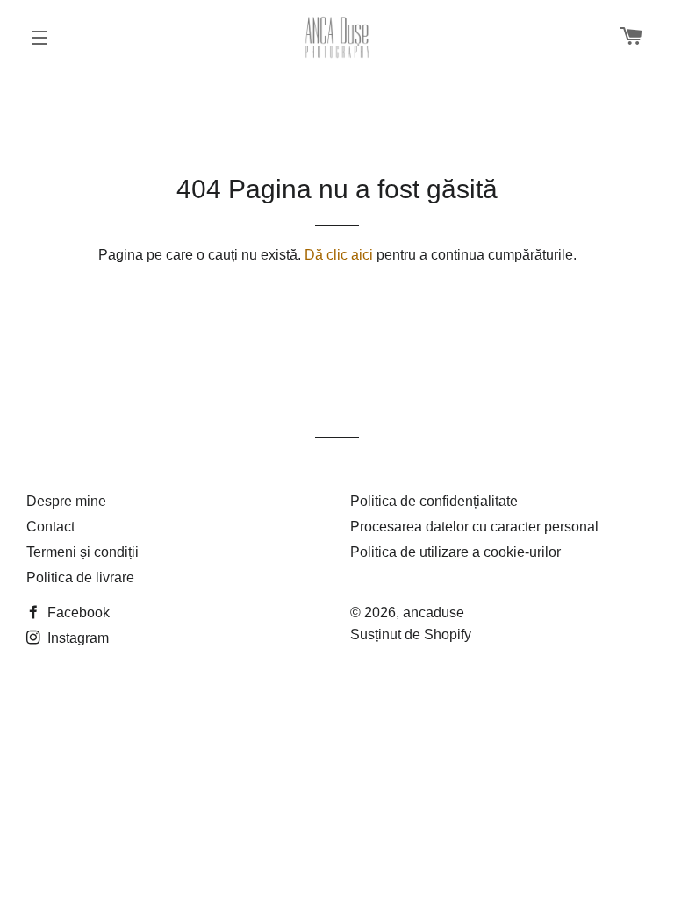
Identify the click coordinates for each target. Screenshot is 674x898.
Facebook (77, 612)
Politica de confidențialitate (434, 501)
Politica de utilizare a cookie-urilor (455, 552)
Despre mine (66, 501)
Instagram (76, 638)
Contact (50, 526)
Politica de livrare (80, 577)
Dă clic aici (339, 254)
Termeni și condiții (82, 552)
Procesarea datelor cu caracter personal (474, 526)
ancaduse (433, 612)
